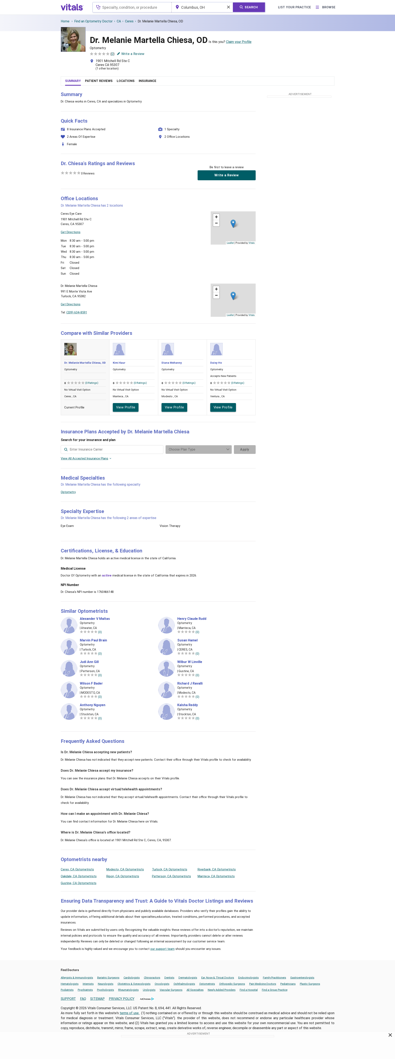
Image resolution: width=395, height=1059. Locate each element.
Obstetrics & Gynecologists (134, 983)
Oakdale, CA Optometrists (79, 876)
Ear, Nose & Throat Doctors (217, 977)
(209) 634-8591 (76, 312)
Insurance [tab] (147, 81)
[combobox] (132, 7)
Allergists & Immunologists (77, 977)
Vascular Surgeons (171, 989)
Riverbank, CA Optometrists (217, 869)
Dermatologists (188, 977)
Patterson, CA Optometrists (171, 876)
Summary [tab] (73, 81)
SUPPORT (68, 999)
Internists (88, 983)
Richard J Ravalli (190, 683)
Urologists (149, 989)
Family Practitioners (274, 977)
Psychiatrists (85, 989)
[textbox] (132, 7)
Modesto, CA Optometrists (125, 869)
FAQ (83, 999)
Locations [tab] (126, 81)
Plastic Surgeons (310, 983)
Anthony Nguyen (92, 705)
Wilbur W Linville (189, 662)
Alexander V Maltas (95, 619)
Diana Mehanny (172, 362)
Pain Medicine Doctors (262, 983)
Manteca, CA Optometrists (216, 876)
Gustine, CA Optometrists (78, 883)
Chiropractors (152, 977)
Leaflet (230, 242)
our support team (162, 949)
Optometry (68, 492)
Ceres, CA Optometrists (77, 869)
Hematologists (70, 983)
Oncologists (162, 983)
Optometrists (207, 983)
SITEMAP (97, 999)
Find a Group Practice (274, 989)
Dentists (169, 977)
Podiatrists (67, 989)
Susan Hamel (187, 640)
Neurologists (105, 983)
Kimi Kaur (119, 362)
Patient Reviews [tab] (99, 81)
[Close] (390, 1036)
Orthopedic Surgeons (232, 983)
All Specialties (195, 989)
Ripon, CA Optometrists (122, 876)
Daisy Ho (216, 362)
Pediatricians (288, 983)
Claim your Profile (239, 42)
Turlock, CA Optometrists (169, 869)
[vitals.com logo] (72, 7)
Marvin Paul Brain (93, 640)
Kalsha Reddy (187, 705)
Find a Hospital (249, 989)
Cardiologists (132, 977)
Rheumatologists (128, 989)
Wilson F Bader (91, 683)
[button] (233, 223)
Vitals (252, 242)
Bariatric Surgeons (108, 977)
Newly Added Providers (222, 989)
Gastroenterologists (302, 977)
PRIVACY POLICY (121, 999)
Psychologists (105, 989)
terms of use (130, 1013)
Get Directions (70, 232)
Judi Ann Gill (89, 662)
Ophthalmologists (184, 983)
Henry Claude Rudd (191, 619)
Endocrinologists (248, 977)
